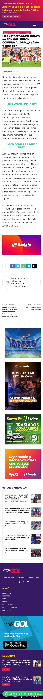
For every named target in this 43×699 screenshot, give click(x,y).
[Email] (34, 266)
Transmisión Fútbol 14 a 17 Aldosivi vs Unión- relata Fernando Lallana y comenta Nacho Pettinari (21, 7)
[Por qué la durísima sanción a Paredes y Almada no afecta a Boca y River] (36, 539)
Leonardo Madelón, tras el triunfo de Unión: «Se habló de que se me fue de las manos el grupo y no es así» (16, 498)
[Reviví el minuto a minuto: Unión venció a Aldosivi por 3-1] (36, 552)
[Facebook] (12, 266)
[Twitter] (17, 266)
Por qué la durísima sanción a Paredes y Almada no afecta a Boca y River (17, 537)
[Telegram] (28, 266)
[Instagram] (19, 581)
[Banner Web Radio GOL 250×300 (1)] (23, 446)
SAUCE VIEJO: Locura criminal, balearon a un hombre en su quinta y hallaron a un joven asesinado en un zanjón (10, 311)
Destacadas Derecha (12, 33)
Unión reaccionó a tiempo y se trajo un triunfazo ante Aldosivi (16, 524)
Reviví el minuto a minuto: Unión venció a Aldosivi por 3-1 (17, 551)
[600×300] (21, 256)
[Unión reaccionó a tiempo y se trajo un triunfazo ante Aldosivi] (36, 525)
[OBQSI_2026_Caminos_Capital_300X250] (23, 481)
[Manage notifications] (38, 695)
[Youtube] (27, 581)
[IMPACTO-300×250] (23, 360)
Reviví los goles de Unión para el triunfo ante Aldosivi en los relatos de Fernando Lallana (17, 510)
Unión (27, 33)
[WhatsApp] (23, 266)
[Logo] (9, 24)
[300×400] (23, 412)
